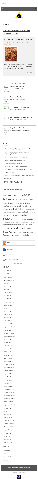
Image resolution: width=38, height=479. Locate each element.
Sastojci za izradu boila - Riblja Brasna (16, 157)
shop (6, 146)
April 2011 (7, 442)
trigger (32, 232)
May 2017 (7, 317)
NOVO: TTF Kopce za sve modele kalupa (16, 166)
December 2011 (8, 427)
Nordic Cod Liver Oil (17, 86)
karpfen (26, 202)
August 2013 (7, 374)
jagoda (20, 203)
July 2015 (6, 339)
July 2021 (6, 299)
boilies (7, 199)
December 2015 (8, 336)
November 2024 (8, 280)
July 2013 (6, 377)
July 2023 (6, 286)
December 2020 (8, 302)
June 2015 (7, 342)
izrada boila (13, 203)
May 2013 (7, 383)
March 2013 (7, 386)
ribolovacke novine (15, 225)
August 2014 (7, 355)
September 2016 (8, 327)
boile (27, 194)
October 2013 (8, 370)
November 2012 (8, 399)
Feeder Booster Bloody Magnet (21, 107)
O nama (6, 460)
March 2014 (7, 361)
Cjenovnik (15, 259)
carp (14, 199)
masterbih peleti (30, 209)
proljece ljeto (25, 219)
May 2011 (7, 439)
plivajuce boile (13, 215)
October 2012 (8, 402)
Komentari (14, 83)
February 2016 (8, 330)
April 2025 (7, 277)
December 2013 (8, 367)
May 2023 (7, 289)
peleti (33, 212)
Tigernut (19, 232)
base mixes (11, 195)
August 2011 (7, 430)
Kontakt (6, 454)
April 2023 (7, 292)
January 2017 (8, 324)
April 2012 (7, 417)
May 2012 (7, 414)
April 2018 (7, 314)
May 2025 (7, 274)
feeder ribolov (19, 200)
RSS (8, 243)
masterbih (17, 205)
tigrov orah (26, 232)
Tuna (5, 235)
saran (4, 229)
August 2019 (7, 305)
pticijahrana (10, 222)
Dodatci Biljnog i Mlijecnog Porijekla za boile (17, 149)
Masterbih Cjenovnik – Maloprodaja (14, 457)
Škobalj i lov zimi (9, 172)
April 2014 (7, 358)
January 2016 (8, 333)
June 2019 (7, 308)
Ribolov (8, 178)
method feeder (27, 212)
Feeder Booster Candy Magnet (21, 117)
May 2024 (7, 283)
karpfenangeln (8, 206)
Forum (11, 255)
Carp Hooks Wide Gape (18, 128)
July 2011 (6, 433)
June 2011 (7, 436)
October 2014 (8, 352)
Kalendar (22, 83)
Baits (5, 195)
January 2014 (8, 364)
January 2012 (8, 423)
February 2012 (8, 420)
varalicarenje (16, 235)
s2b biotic (25, 225)
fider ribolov (26, 200)
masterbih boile (16, 209)
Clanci (6, 83)
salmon (30, 225)
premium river (16, 219)
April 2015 (7, 345)
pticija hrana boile (20, 221)
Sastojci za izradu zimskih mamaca (15, 160)
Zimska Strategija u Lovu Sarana (14, 163)
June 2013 (7, 380)
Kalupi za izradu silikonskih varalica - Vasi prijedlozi (19, 176)
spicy (30, 228)
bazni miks (20, 195)
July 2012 (6, 408)
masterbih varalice (17, 212)
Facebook (10, 249)
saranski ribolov (17, 228)
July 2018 (6, 311)
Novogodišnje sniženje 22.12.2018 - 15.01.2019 (19, 169)
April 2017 (7, 321)
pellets (4, 215)
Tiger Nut (12, 232)
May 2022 (7, 296)
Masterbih (15, 467)
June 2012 (7, 411)
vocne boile (24, 235)
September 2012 (8, 405)
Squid (5, 231)
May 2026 (7, 271)
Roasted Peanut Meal (18, 39)
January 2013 (8, 392)
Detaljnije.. (29, 72)
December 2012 (8, 395)
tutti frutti (10, 235)
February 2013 (8, 389)
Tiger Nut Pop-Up (16, 97)
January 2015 (8, 349)
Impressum (7, 450)
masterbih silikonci (7, 212)
